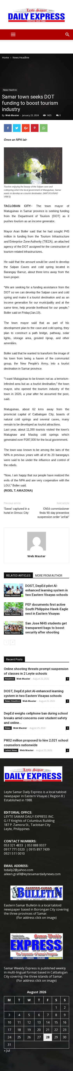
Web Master (12, 115)
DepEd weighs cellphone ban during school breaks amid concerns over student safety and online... (36, 718)
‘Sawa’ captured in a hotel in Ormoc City (16, 511)
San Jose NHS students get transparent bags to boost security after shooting (46, 627)
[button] (67, 34)
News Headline (21, 57)
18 (19, 1030)
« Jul (7, 1050)
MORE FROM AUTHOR (48, 575)
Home (5, 57)
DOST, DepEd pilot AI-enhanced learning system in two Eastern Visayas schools (46, 590)
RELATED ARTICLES (18, 575)
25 (19, 1037)
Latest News (11, 750)
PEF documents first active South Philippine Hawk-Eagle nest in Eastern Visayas (46, 609)
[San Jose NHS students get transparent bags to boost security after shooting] (13, 628)
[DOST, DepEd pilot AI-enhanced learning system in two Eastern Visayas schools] (13, 590)
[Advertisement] (36, 47)
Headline (9, 678)
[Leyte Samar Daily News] (36, 14)
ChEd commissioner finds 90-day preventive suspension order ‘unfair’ (53, 513)
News (8, 728)
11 (19, 1022)
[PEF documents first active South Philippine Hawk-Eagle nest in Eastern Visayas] (13, 609)
